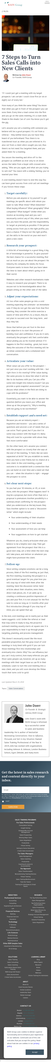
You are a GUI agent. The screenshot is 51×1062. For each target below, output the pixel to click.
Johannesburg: (20, 1018)
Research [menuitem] (38, 895)
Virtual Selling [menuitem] (25, 845)
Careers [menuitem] (25, 998)
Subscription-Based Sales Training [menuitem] (13, 968)
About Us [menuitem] (25, 984)
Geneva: (19, 1016)
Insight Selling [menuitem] (25, 828)
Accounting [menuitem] (12, 900)
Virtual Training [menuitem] (25, 876)
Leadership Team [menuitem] (25, 992)
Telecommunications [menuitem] (13, 930)
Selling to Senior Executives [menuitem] (25, 848)
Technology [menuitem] (12, 922)
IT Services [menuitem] (12, 925)
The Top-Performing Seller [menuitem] (38, 898)
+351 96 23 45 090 (29, 1016)
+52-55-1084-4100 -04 (30, 1026)
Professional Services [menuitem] (13, 898)
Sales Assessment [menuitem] (13, 974)
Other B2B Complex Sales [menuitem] (12, 943)
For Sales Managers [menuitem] (25, 853)
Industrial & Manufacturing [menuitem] (12, 946)
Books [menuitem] (38, 967)
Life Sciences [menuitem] (13, 933)
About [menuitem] (25, 982)
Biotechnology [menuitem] (12, 935)
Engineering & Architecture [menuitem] (12, 906)
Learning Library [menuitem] (38, 957)
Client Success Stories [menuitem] (25, 987)
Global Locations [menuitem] (25, 990)
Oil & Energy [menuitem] (13, 949)
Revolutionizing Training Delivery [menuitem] (25, 874)
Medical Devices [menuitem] (12, 938)
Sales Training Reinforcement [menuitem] (25, 879)
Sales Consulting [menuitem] (12, 962)
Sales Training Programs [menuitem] (25, 820)
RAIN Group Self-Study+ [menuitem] (12, 972)
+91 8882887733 (28, 1023)
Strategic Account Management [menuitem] (38, 914)
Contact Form (30, 1018)
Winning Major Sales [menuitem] (25, 837)
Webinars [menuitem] (38, 973)
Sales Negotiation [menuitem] (25, 840)
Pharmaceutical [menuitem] (13, 940)
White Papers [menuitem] (38, 962)
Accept (34, 1052)
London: (20, 1021)
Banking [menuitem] (12, 914)
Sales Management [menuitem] (25, 856)
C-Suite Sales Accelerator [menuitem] (25, 851)
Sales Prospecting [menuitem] (25, 835)
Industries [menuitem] (12, 895)
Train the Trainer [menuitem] (25, 882)
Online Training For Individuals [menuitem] (38, 975)
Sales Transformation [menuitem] (25, 871)
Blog (6, 11)
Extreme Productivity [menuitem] (38, 920)
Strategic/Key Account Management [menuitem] (26, 831)
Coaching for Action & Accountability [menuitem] (26, 865)
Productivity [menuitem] (25, 843)
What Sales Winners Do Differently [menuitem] (38, 911)
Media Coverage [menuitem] (25, 995)
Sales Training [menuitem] (12, 959)
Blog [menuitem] (38, 959)
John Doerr (26, 75)
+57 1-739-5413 (28, 1013)
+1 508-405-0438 (28, 1010)
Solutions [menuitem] (12, 957)
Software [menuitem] (13, 927)
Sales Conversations (16, 688)
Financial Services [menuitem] (13, 911)
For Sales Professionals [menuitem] (25, 823)
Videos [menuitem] (38, 970)
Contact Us (25, 1006)
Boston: (19, 1010)
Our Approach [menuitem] (25, 868)
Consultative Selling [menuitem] (25, 825)
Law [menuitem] (13, 908)
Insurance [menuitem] (13, 919)
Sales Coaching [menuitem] (26, 859)
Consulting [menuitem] (12, 903)
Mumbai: (19, 1023)
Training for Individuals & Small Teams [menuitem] (25, 885)
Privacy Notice (16, 798)
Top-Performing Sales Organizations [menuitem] (38, 904)
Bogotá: (19, 1013)
